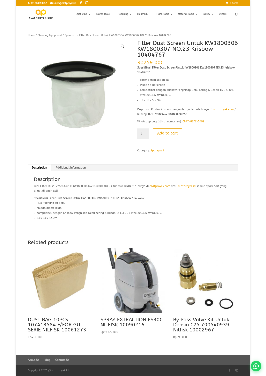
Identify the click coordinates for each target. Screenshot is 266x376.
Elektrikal (142, 14)
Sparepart (71, 35)
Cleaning (123, 14)
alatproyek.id (187, 186)
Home (31, 35)
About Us (33, 360)
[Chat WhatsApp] (256, 366)
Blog (47, 360)
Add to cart (167, 133)
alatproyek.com (223, 109)
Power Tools (103, 14)
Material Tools (186, 14)
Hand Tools (163, 14)
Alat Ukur (82, 14)
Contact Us (62, 360)
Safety (206, 14)
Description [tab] (39, 167)
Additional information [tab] (71, 167)
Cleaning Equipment (50, 35)
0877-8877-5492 (193, 121)
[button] (122, 46)
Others (222, 14)
